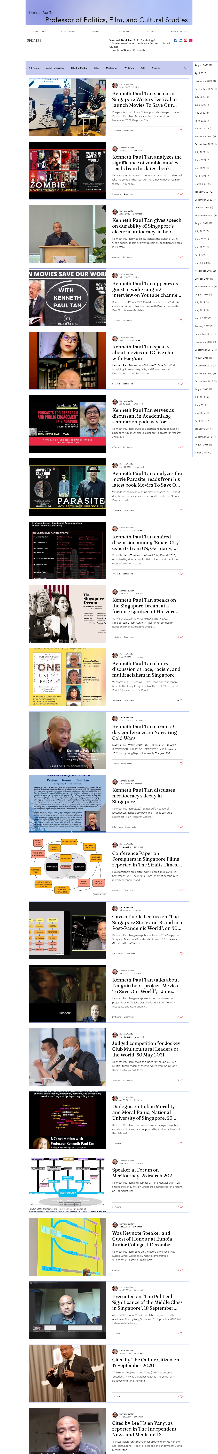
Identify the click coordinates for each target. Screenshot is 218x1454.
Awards (156, 68)
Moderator (112, 68)
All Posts (34, 68)
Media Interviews (54, 68)
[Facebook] (175, 40)
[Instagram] (190, 40)
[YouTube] (185, 40)
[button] (184, 68)
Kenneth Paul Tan (41, 12)
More (170, 68)
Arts (143, 68)
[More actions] (182, 85)
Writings (129, 68)
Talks (96, 68)
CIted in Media (79, 68)
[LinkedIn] (180, 40)
